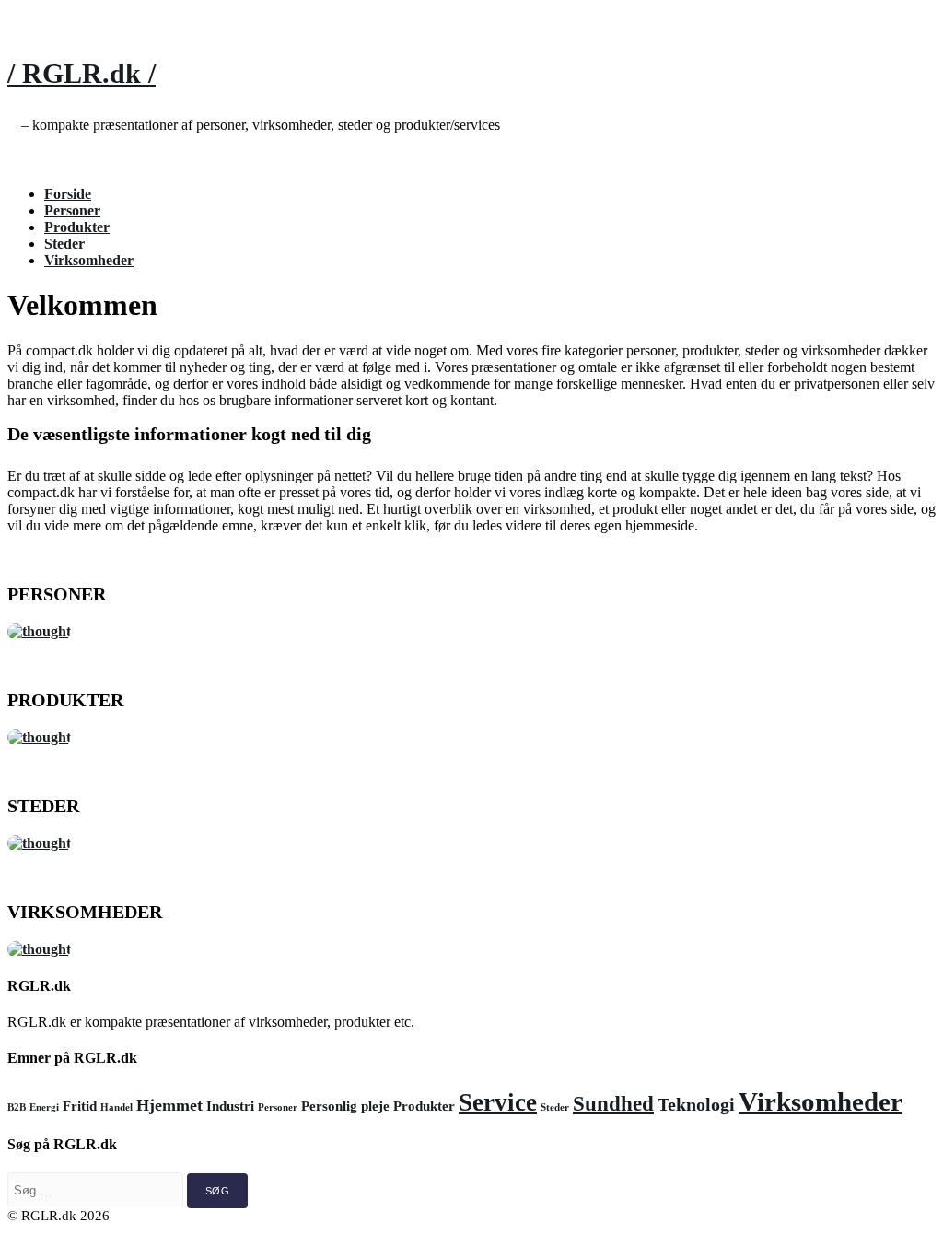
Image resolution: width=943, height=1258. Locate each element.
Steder (64, 243)
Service (498, 1102)
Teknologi (696, 1104)
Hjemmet (169, 1105)
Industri (230, 1106)
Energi (44, 1107)
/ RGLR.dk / (81, 73)
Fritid (80, 1106)
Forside (67, 194)
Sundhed (613, 1103)
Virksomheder (89, 260)
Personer (72, 210)
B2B (16, 1107)
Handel (116, 1107)
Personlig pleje (345, 1106)
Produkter (77, 227)
